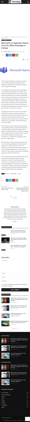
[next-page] (4, 253)
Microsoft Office (13, 173)
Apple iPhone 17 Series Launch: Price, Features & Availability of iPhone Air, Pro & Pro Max (19, 299)
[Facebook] (7, 55)
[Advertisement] (15, 19)
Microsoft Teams (8, 40)
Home (2, 37)
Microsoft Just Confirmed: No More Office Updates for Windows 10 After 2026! (19, 239)
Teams (19, 173)
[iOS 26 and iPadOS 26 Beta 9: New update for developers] (5, 316)
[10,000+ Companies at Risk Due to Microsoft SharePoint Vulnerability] (5, 233)
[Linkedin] (15, 221)
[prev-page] (2, 253)
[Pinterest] (13, 55)
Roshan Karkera (7, 51)
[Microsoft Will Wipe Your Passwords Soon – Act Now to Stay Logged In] (5, 248)
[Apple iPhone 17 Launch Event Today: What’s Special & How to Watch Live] (5, 308)
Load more (14, 328)
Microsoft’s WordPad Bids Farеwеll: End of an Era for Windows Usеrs (23, 189)
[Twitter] (10, 55)
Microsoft (7, 37)
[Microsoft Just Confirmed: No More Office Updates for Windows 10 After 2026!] (5, 240)
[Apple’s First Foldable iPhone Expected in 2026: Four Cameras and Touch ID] (5, 323)
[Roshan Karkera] (2, 51)
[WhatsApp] (16, 55)
